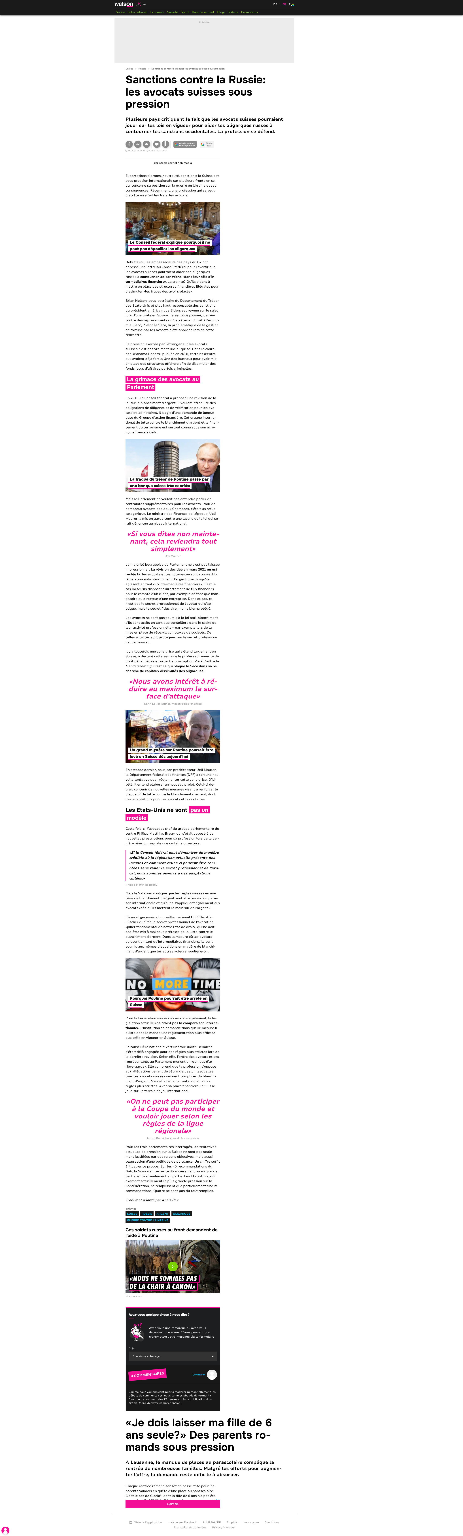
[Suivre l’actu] (207, 144)
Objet (132, 1348)
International (137, 12)
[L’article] (204, 1462)
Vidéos (233, 12)
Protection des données (190, 1527)
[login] (5, 1531)
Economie (157, 12)
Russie (142, 69)
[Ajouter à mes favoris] (165, 144)
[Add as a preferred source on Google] (185, 144)
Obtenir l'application (148, 1522)
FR (284, 4)
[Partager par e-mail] (146, 144)
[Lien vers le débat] (156, 144)
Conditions (272, 1522)
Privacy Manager (223, 1527)
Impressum (251, 1522)
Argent (162, 1214)
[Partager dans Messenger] (137, 144)
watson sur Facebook (182, 1522)
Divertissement (203, 12)
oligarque (181, 1214)
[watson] (123, 4)
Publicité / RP (212, 1522)
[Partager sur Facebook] (129, 144)
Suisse (121, 12)
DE (275, 4)
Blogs (221, 12)
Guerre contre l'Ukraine (147, 1220)
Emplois (232, 1522)
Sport (185, 12)
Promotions (249, 12)
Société (172, 12)
